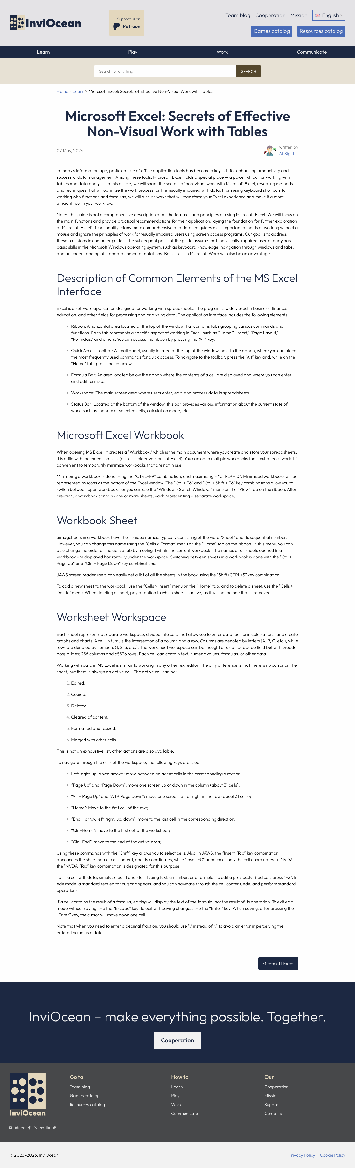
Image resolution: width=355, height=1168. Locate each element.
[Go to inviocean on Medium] (42, 1128)
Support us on (128, 22)
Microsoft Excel (278, 963)
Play (132, 52)
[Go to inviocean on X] (36, 1128)
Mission (298, 15)
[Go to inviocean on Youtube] (10, 1128)
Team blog (237, 15)
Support (272, 1104)
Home (62, 91)
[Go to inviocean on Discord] (17, 1128)
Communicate (312, 52)
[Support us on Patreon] (54, 1128)
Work (222, 52)
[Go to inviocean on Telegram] (23, 1128)
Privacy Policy (302, 1155)
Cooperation (270, 15)
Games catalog (272, 30)
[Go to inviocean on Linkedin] (48, 1128)
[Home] (46, 22)
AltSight (286, 153)
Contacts (273, 1113)
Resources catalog (321, 30)
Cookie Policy (332, 1155)
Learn (43, 52)
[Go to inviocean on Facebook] (29, 1128)
